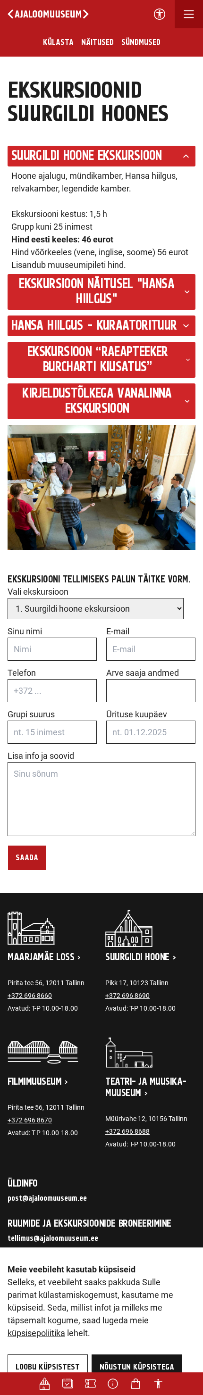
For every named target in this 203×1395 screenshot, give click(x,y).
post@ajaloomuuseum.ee (47, 1198)
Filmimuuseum (34, 1082)
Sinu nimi (25, 631)
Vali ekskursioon (38, 592)
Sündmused (141, 42)
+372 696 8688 (127, 1131)
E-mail (117, 631)
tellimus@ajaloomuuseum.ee (53, 1238)
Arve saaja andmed (142, 673)
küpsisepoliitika (36, 1333)
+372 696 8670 (30, 1120)
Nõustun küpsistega (137, 1367)
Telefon (22, 673)
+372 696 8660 (30, 995)
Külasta (58, 42)
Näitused (97, 42)
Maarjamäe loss (41, 957)
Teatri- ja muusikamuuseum (145, 1087)
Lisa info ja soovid (41, 756)
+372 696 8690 (127, 995)
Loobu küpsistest (48, 1367)
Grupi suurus (31, 714)
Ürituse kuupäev (136, 714)
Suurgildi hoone (137, 957)
